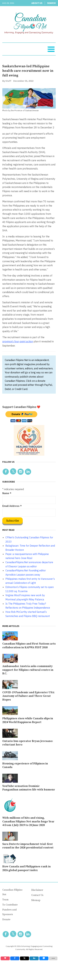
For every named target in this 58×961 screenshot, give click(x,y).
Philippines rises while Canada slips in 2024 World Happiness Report (27, 720)
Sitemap (35, 900)
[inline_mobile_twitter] (24, 958)
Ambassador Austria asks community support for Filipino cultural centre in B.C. (27, 669)
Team (5, 899)
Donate (6, 919)
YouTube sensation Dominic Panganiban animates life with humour (28, 788)
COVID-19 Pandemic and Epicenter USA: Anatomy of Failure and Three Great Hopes (28, 696)
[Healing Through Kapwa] (29, 440)
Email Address (12, 505)
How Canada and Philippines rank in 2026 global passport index (26, 868)
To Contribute (10, 904)
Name (6, 493)
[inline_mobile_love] (5, 958)
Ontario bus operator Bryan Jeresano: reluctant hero (27, 743)
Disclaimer (37, 890)
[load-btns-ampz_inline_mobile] (53, 958)
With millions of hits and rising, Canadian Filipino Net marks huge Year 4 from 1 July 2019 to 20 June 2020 (28, 821)
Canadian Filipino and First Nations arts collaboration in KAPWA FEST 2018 (29, 645)
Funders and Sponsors (9, 912)
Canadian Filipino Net (12, 892)
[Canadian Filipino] (29, 24)
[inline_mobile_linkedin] (34, 958)
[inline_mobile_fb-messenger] (43, 958)
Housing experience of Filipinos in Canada (25, 765)
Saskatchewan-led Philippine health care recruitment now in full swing (27, 71)
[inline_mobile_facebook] (14, 958)
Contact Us (37, 895)
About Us (36, 3)
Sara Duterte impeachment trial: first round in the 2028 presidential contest (28, 846)
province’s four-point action (17, 341)
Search (51, 3)
